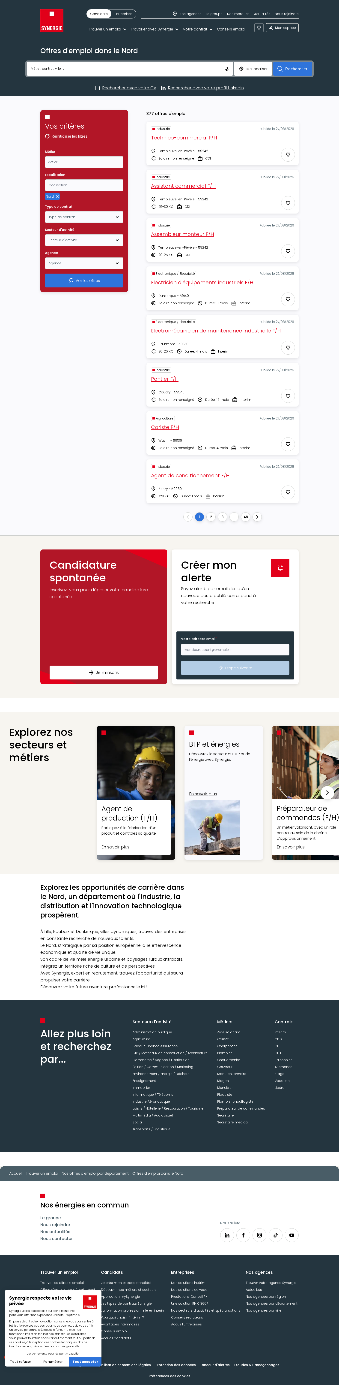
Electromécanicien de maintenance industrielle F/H (216, 330)
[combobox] (84, 162)
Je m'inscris (107, 672)
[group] (111, 13)
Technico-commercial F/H (184, 137)
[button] (103, 616)
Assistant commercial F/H (183, 186)
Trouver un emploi (105, 29)
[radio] (98, 13)
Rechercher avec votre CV (129, 88)
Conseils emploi (231, 29)
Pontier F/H (164, 379)
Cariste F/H (165, 427)
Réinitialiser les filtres (69, 137)
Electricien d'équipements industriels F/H (202, 282)
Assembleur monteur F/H (182, 234)
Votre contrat (195, 29)
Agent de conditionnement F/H (190, 475)
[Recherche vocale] (226, 68)
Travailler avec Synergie (152, 29)
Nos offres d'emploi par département (95, 1173)
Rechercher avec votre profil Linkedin (206, 88)
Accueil (15, 1173)
